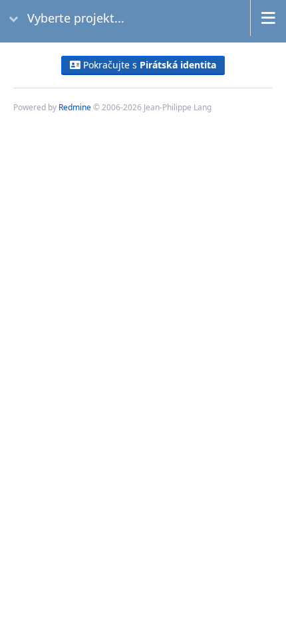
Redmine (75, 107)
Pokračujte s (148, 64)
